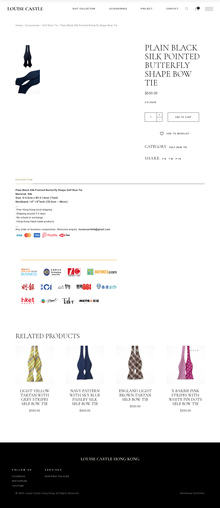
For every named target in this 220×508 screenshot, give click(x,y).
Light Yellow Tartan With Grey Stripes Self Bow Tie (35, 397)
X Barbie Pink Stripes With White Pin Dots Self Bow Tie (185, 397)
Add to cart (183, 117)
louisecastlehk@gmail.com (94, 229)
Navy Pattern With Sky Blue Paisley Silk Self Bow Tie (85, 397)
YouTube (18, 485)
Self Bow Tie (178, 147)
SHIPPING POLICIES (57, 476)
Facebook (18, 476)
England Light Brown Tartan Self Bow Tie (135, 395)
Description (24, 179)
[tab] (24, 180)
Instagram (19, 481)
